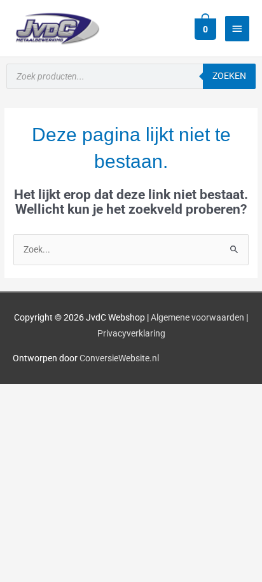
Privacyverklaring (131, 333)
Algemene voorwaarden (197, 317)
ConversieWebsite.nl (119, 358)
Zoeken (229, 76)
